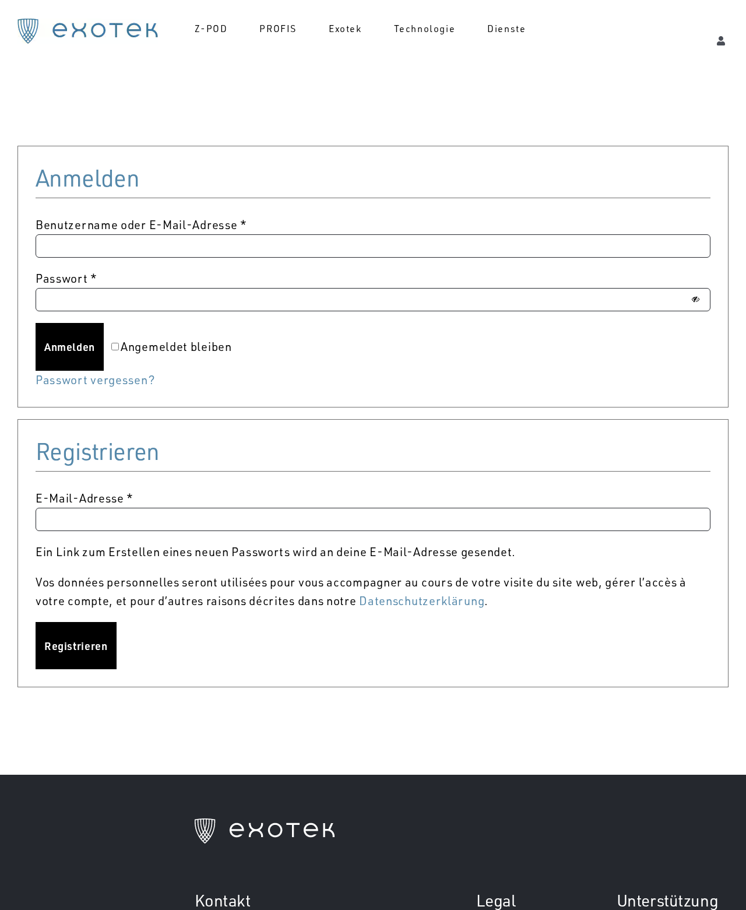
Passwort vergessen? (95, 380)
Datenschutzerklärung (421, 600)
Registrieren (76, 645)
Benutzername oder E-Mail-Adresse (141, 224)
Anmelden (69, 346)
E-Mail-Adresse (84, 498)
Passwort (66, 278)
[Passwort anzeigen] (695, 299)
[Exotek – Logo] (87, 24)
